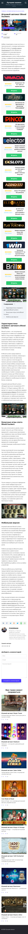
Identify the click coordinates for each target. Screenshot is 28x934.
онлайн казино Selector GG (10, 603)
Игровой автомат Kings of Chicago (12, 827)
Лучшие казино (14, 2)
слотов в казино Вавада (8, 392)
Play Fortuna (8, 233)
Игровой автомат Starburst (10, 742)
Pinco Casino (8, 128)
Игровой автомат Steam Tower (11, 713)
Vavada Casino (8, 85)
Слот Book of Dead (7, 799)
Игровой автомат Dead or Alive (11, 915)
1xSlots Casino (8, 172)
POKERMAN (13, 628)
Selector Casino (8, 149)
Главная (3, 11)
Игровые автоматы (9, 27)
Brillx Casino (8, 276)
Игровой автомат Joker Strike (11, 770)
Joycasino (8, 106)
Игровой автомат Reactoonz (10, 886)
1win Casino (8, 253)
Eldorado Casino (8, 212)
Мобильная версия (12, 317)
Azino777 (8, 192)
